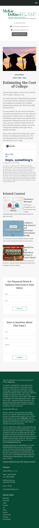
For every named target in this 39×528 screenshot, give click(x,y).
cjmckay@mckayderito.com (20, 26)
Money (5, 510)
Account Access (19, 34)
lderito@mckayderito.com (20, 30)
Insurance (5, 505)
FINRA (23, 418)
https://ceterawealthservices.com (12, 442)
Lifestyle (5, 512)
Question (7, 344)
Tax (4, 507)
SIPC (26, 418)
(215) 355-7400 (20, 23)
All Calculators (7, 519)
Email (6, 300)
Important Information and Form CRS (13, 461)
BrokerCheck (11, 382)
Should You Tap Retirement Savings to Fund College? (30, 252)
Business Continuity (29, 461)
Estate (4, 503)
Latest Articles (7, 514)
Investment (6, 500)
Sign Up (19, 308)
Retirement (6, 498)
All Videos (5, 517)
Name (6, 294)
